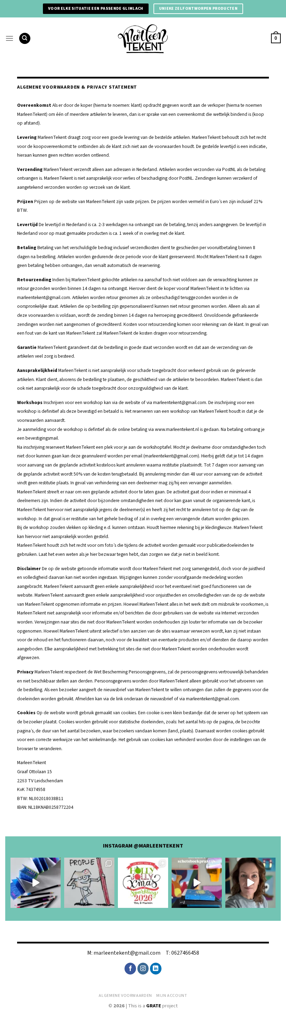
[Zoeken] (24, 38)
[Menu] (9, 38)
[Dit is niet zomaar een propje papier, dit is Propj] (89, 883)
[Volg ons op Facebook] (130, 969)
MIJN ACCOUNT (171, 995)
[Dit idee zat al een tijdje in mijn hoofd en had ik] (35, 883)
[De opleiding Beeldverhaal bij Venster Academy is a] (250, 883)
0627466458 (185, 953)
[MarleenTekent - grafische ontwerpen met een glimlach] (143, 38)
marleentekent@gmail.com (126, 953)
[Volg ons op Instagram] (143, 969)
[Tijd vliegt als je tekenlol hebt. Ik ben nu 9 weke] (197, 883)
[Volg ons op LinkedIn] (155, 969)
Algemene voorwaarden (125, 995)
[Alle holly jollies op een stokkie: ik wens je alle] (143, 883)
